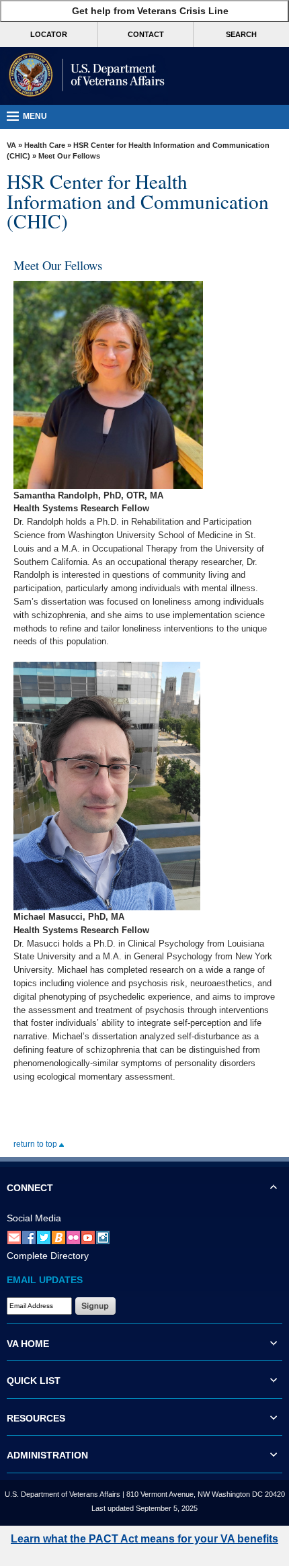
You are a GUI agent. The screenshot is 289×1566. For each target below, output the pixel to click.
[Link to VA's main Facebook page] (29, 1237)
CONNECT (30, 1187)
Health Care (44, 145)
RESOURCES (36, 1418)
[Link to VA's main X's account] (43, 1237)
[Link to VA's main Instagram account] (102, 1237)
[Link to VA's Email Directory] (14, 1237)
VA (11, 145)
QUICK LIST (33, 1380)
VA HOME (28, 1343)
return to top (36, 1144)
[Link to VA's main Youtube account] (88, 1237)
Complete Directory (48, 1255)
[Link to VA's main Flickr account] (73, 1237)
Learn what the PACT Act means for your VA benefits (144, 1539)
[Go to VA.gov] (84, 76)
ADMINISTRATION (47, 1455)
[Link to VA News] (58, 1237)
